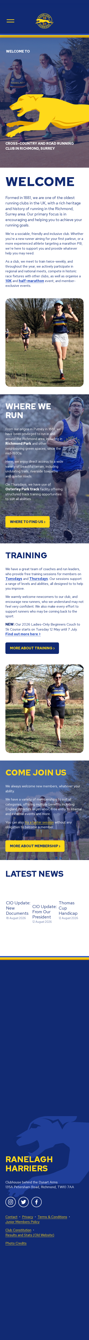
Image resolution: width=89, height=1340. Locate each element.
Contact (11, 1217)
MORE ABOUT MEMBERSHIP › (35, 846)
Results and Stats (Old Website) (29, 1235)
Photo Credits (16, 1243)
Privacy (27, 1217)
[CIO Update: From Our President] (44, 895)
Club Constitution (18, 1230)
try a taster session (39, 822)
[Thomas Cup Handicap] (71, 893)
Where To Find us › (27, 522)
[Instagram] (10, 1202)
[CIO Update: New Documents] (18, 893)
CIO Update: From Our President (44, 912)
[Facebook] (36, 1202)
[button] (76, 884)
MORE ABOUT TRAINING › (32, 648)
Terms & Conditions (52, 1217)
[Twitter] (23, 1202)
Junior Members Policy (22, 1222)
